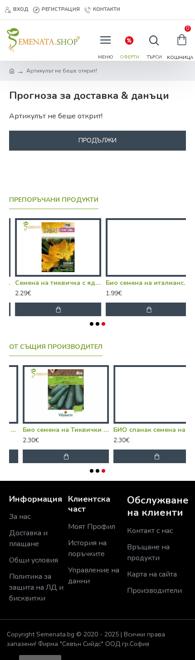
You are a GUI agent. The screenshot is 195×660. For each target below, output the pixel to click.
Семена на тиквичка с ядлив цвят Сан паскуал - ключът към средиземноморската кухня (52, 283)
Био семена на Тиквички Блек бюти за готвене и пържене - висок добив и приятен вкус (52, 430)
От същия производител (55, 347)
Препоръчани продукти (53, 200)
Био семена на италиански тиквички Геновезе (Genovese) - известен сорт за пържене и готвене (143, 283)
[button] (91, 324)
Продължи (97, 140)
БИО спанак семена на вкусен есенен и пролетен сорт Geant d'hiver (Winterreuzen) (143, 430)
